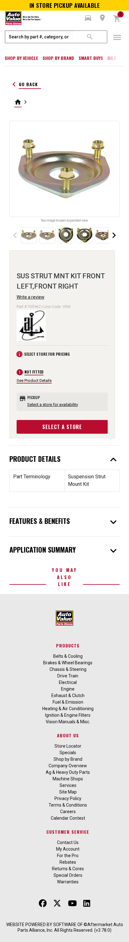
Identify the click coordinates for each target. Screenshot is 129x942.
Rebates (67, 862)
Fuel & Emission (68, 702)
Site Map (68, 791)
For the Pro (68, 855)
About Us (68, 735)
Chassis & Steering (67, 669)
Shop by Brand (58, 58)
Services (67, 785)
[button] (88, 18)
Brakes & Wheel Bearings (67, 662)
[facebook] (43, 903)
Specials (67, 752)
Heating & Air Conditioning (68, 708)
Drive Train (67, 675)
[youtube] (72, 903)
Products (68, 645)
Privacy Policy (67, 798)
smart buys (91, 58)
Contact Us (68, 842)
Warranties (68, 881)
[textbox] (39, 37)
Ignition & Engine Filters (67, 715)
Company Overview (68, 765)
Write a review (30, 297)
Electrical (68, 682)
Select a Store (62, 427)
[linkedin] (86, 903)
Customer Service (67, 831)
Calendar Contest (68, 818)
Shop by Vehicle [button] (21, 58)
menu (117, 37)
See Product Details (34, 380)
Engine (68, 688)
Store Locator (67, 746)
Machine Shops (68, 778)
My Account (68, 849)
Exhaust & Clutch (68, 695)
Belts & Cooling (68, 656)
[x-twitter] (57, 903)
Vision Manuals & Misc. (68, 721)
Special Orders (68, 875)
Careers (68, 811)
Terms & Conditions (68, 805)
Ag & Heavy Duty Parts (68, 772)
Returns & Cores (68, 868)
